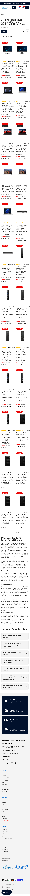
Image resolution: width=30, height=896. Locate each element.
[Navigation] (27, 7)
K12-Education (5, 789)
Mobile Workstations (6, 807)
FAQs (3, 787)
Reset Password (5, 831)
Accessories (4, 818)
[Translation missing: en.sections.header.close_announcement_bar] (29, 3)
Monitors (4, 813)
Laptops (4, 804)
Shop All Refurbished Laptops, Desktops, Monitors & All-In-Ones (14, 15)
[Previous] (3, 3)
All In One (4, 811)
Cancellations (5, 849)
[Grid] (23, 31)
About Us (4, 773)
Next (19, 532)
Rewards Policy (5, 860)
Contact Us (4, 791)
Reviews (4, 782)
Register (4, 836)
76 (16, 533)
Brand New (4, 800)
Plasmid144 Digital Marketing (7, 889)
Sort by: (3, 36)
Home (2, 14)
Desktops (4, 802)
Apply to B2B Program (7, 777)
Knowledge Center (6, 780)
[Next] (26, 3)
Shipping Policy (5, 856)
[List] (27, 31)
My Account (4, 829)
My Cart (3, 833)
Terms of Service (6, 858)
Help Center (4, 784)
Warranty (4, 847)
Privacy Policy (5, 853)
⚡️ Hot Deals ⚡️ (5, 820)
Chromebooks (5, 809)
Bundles (3, 816)
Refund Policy (5, 851)
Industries (4, 775)
